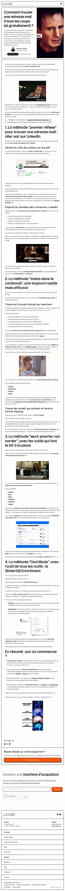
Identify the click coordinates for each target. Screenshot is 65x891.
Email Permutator (30, 347)
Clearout (11, 386)
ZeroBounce (12, 389)
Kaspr (7, 553)
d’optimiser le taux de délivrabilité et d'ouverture (30, 402)
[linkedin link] (57, 814)
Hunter (10, 394)
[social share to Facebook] (5, 744)
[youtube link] (60, 814)
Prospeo (30, 553)
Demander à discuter (32, 760)
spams (42, 336)
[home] (7, 3)
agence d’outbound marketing (38, 120)
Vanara (56, 887)
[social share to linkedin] (10, 744)
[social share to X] (7, 744)
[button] (61, 4)
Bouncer (10, 391)
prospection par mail (43, 105)
